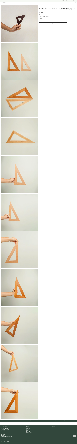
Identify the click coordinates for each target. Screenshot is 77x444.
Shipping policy (29, 432)
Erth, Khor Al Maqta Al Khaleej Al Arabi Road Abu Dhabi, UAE (5, 429)
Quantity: (40, 18)
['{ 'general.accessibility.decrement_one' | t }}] (39, 20)
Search (27, 429)
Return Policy (28, 431)
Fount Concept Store (4, 426)
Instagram (54, 426)
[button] (71, 3)
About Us (28, 428)
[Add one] (42, 20)
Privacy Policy (28, 430)
